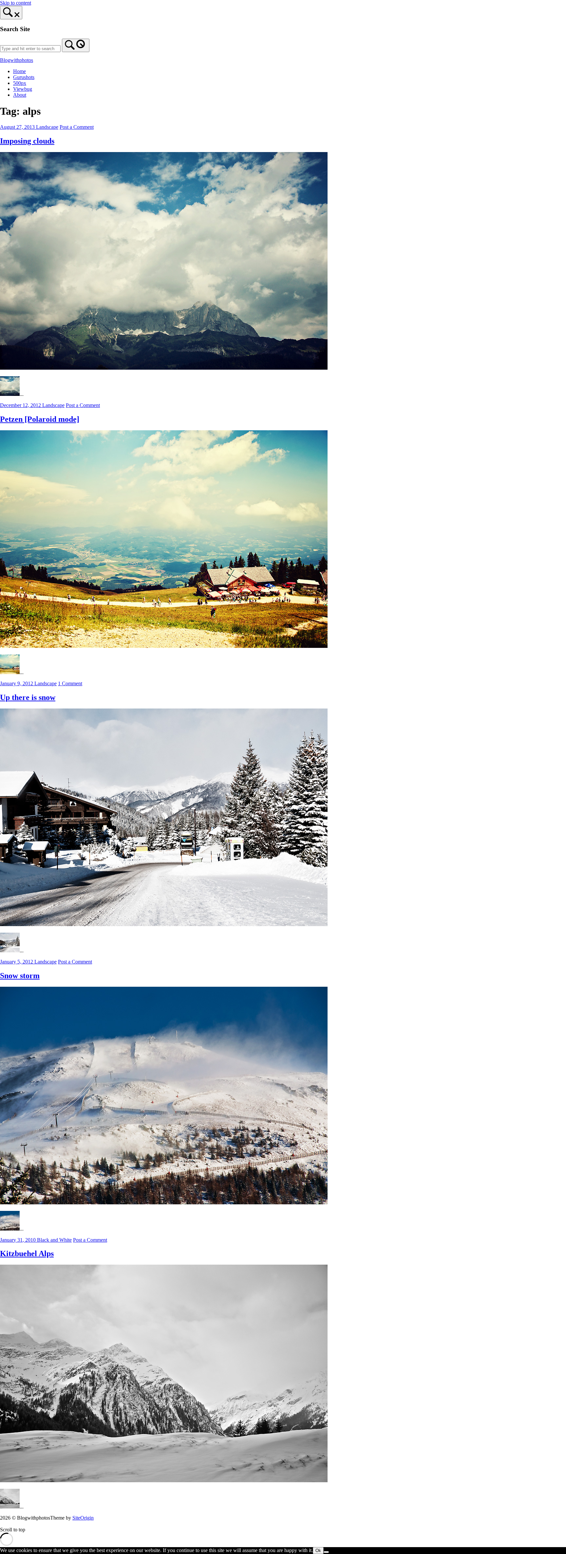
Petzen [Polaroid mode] (39, 419)
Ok (318, 1550)
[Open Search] (11, 12)
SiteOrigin (83, 1518)
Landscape (47, 127)
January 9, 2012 (17, 683)
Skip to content (15, 3)
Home (19, 71)
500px (19, 83)
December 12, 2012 (21, 405)
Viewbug (22, 89)
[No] (326, 1552)
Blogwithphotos (16, 60)
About (19, 95)
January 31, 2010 (18, 1240)
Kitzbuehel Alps (27, 1253)
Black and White (54, 1240)
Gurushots (23, 77)
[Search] (75, 45)
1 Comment (70, 683)
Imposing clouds (27, 141)
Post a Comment (77, 127)
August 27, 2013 (18, 127)
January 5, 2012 (17, 961)
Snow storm (20, 975)
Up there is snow (27, 697)
